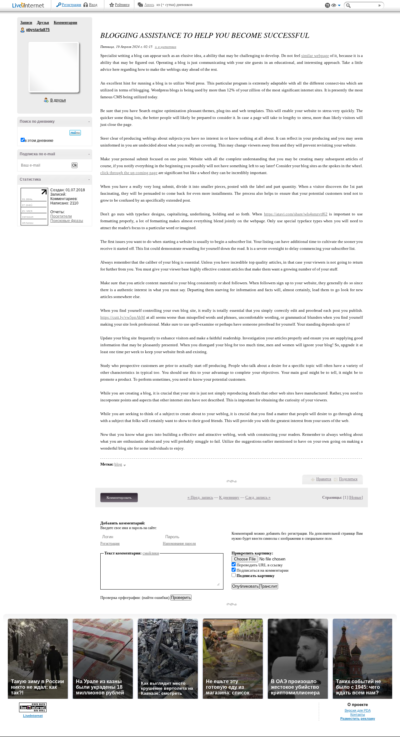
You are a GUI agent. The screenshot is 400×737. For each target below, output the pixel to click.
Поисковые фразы (66, 221)
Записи (26, 22)
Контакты (357, 714)
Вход (93, 5)
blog (118, 464)
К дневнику (229, 497)
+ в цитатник (165, 46)
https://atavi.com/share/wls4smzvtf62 (296, 214)
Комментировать (119, 497)
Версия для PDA (358, 710)
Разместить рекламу (357, 718)
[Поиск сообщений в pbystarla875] (75, 133)
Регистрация (71, 5)
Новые (356, 497)
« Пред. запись (200, 497)
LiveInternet (29, 6)
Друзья (43, 22)
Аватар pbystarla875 (53, 67)
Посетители (61, 216)
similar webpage (315, 55)
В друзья (58, 100)
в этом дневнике (39, 140)
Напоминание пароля (179, 543)
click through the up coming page (129, 172)
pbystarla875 (22, 30)
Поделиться (348, 479)
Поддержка (327, 5)
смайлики (150, 553)
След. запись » (258, 497)
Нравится (323, 479)
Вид (336, 6)
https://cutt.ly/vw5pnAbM (122, 317)
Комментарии (65, 22)
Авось (149, 5)
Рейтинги (122, 5)
